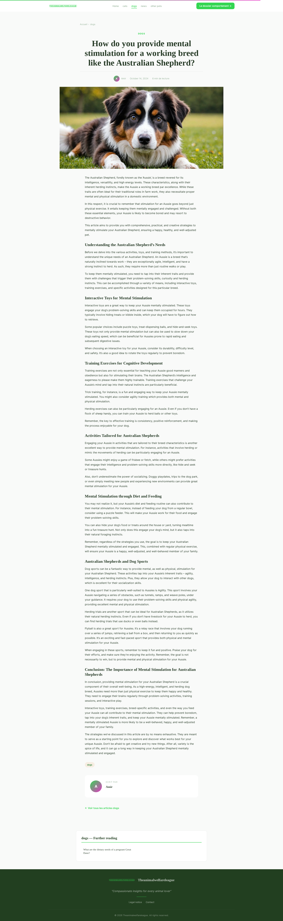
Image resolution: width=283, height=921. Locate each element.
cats (125, 5)
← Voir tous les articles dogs (102, 808)
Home (116, 5)
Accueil (83, 24)
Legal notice (135, 902)
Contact (150, 902)
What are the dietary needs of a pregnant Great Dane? (107, 851)
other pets (156, 5)
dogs (134, 5)
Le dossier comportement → (215, 5)
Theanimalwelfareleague (156, 880)
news (144, 5)
